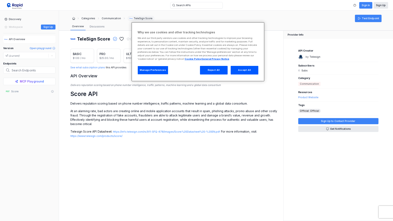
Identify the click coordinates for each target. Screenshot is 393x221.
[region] (197, 51)
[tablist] (88, 26)
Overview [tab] (78, 26)
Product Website (308, 97)
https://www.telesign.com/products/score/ (96, 136)
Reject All (214, 70)
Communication (111, 18)
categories (88, 18)
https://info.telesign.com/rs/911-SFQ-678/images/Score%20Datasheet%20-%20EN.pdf (166, 131)
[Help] (354, 5)
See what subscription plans (87, 67)
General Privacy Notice (215, 59)
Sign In (366, 5)
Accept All (244, 70)
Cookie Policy (193, 59)
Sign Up (381, 5)
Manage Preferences (153, 70)
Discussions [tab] (97, 26)
